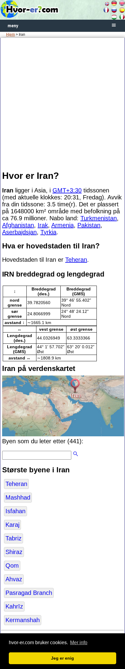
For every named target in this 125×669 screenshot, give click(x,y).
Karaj (12, 524)
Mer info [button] (78, 642)
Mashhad (17, 497)
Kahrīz (14, 606)
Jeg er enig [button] (62, 658)
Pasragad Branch (28, 592)
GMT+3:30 (67, 190)
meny (13, 25)
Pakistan (88, 225)
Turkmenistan (98, 218)
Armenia (62, 225)
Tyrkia (48, 232)
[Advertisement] (62, 103)
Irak (43, 225)
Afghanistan (18, 225)
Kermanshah (22, 620)
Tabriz (13, 538)
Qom (12, 565)
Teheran (76, 259)
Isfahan (15, 511)
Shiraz (13, 552)
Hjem (10, 34)
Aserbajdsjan (19, 232)
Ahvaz (13, 579)
